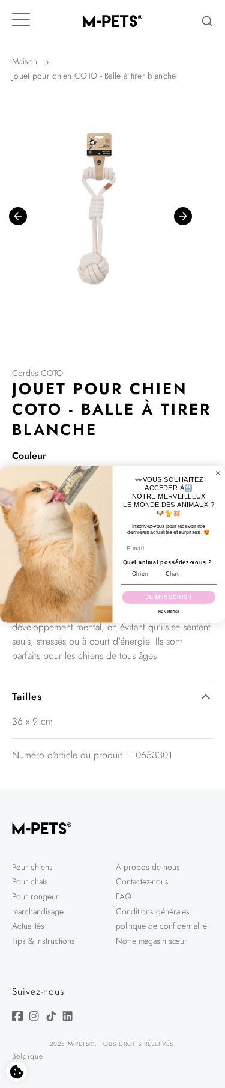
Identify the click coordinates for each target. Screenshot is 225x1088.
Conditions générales (153, 911)
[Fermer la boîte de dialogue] (218, 472)
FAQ (123, 896)
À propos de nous (148, 867)
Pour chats (30, 881)
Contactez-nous (142, 881)
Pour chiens (32, 867)
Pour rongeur (35, 896)
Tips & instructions (43, 941)
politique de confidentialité (161, 926)
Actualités (28, 926)
